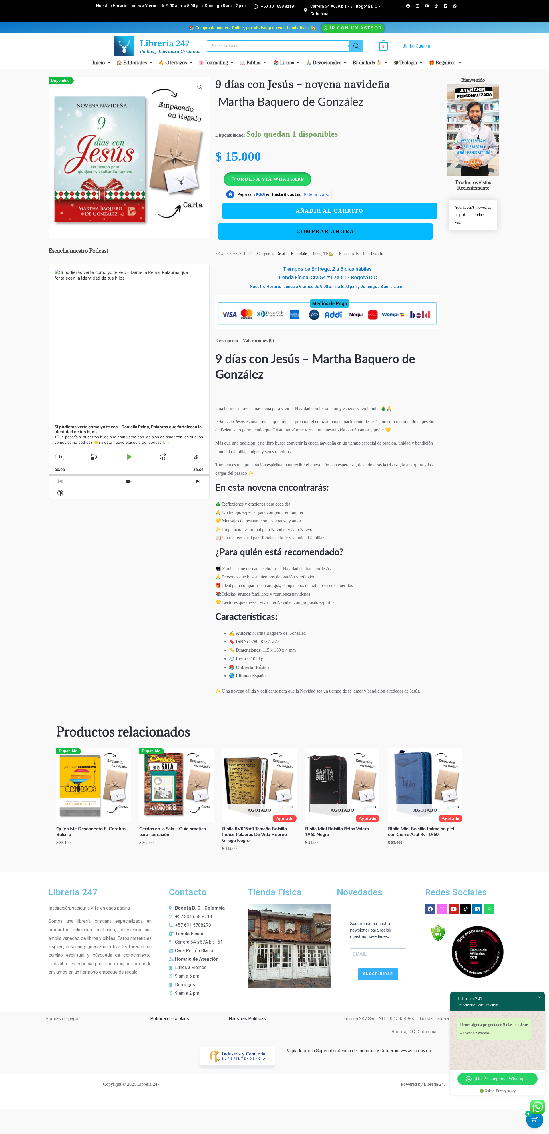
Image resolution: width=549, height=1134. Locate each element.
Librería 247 (165, 44)
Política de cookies (169, 1018)
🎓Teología (405, 62)
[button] (101, 62)
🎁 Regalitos (442, 62)
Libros (316, 253)
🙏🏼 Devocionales (323, 62)
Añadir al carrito (329, 211)
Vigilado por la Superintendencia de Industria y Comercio (343, 1050)
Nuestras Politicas (247, 1018)
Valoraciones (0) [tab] (258, 340)
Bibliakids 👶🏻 (367, 62)
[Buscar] (356, 46)
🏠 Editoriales (131, 62)
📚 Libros (283, 62)
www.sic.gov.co (415, 1050)
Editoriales (299, 253)
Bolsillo (362, 253)
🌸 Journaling (213, 62)
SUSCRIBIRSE (378, 974)
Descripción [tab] (226, 340)
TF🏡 (328, 253)
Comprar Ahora (325, 231)
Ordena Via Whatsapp (270, 179)
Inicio (98, 62)
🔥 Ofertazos (172, 62)
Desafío (282, 253)
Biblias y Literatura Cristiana (170, 51)
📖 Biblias (250, 62)
